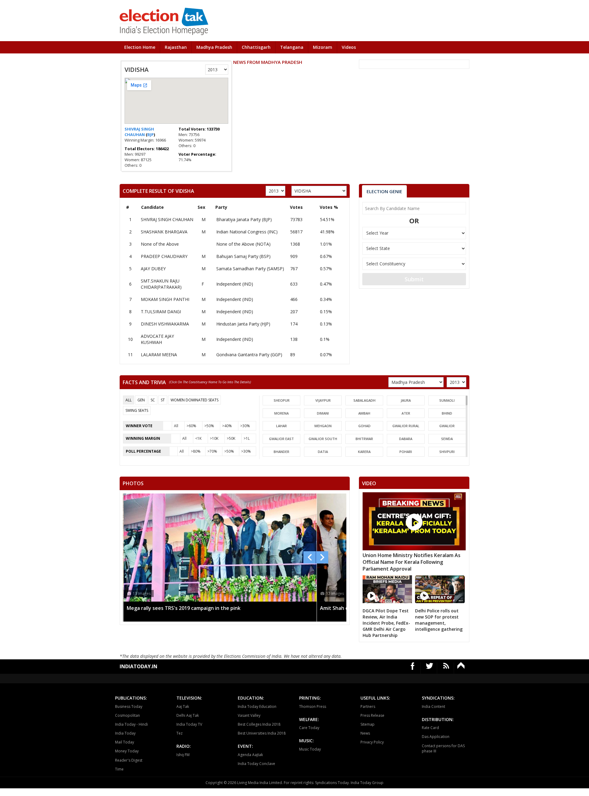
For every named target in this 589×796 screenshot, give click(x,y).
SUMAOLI (447, 400)
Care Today (309, 727)
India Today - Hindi (131, 724)
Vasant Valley (249, 715)
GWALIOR (447, 425)
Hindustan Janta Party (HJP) (243, 324)
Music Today (310, 749)
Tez (179, 733)
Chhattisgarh (256, 47)
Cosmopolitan (127, 715)
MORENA (281, 413)
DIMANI (323, 413)
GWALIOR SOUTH (323, 438)
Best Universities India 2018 (262, 733)
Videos (349, 47)
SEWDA (447, 438)
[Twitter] (429, 668)
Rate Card (430, 727)
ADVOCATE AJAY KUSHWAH (157, 339)
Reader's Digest (128, 760)
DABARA (405, 438)
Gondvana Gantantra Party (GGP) (249, 354)
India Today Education (257, 706)
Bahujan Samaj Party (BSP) (243, 256)
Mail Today (124, 742)
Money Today (127, 751)
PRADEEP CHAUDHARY (164, 256)
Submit (414, 279)
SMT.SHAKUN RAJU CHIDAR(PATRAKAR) (161, 284)
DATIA (323, 451)
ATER (406, 413)
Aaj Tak (182, 706)
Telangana (291, 47)
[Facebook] (413, 668)
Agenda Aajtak (250, 754)
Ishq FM (183, 754)
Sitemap (367, 724)
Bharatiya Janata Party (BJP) (244, 219)
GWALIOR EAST (281, 438)
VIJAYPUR (323, 400)
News (365, 733)
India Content (433, 706)
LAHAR (281, 425)
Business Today (128, 706)
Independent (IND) (234, 284)
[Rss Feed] (446, 668)
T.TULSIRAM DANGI (161, 311)
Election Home (139, 47)
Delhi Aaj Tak (187, 715)
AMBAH (364, 413)
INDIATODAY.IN (138, 666)
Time (119, 769)
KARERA (364, 451)
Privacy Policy (372, 742)
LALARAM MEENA (159, 354)
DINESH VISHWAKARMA (165, 324)
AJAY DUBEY (153, 268)
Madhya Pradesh (214, 47)
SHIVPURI (447, 451)
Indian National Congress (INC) (247, 232)
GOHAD (364, 425)
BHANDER (281, 451)
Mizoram (322, 47)
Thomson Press (312, 706)
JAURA (406, 400)
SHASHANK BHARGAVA (164, 232)
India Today (125, 733)
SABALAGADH (364, 400)
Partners (367, 706)
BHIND (447, 413)
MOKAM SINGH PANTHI (165, 299)
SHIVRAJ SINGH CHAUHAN (139, 131)
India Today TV (189, 724)
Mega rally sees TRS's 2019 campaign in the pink (184, 608)
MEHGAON (323, 425)
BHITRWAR (364, 438)
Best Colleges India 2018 (259, 724)
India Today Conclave (256, 763)
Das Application (435, 736)
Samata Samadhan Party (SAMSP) (250, 268)
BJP (150, 134)
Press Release (372, 715)
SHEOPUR (282, 400)
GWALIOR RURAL (405, 425)
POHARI (405, 451)
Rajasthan (176, 47)
